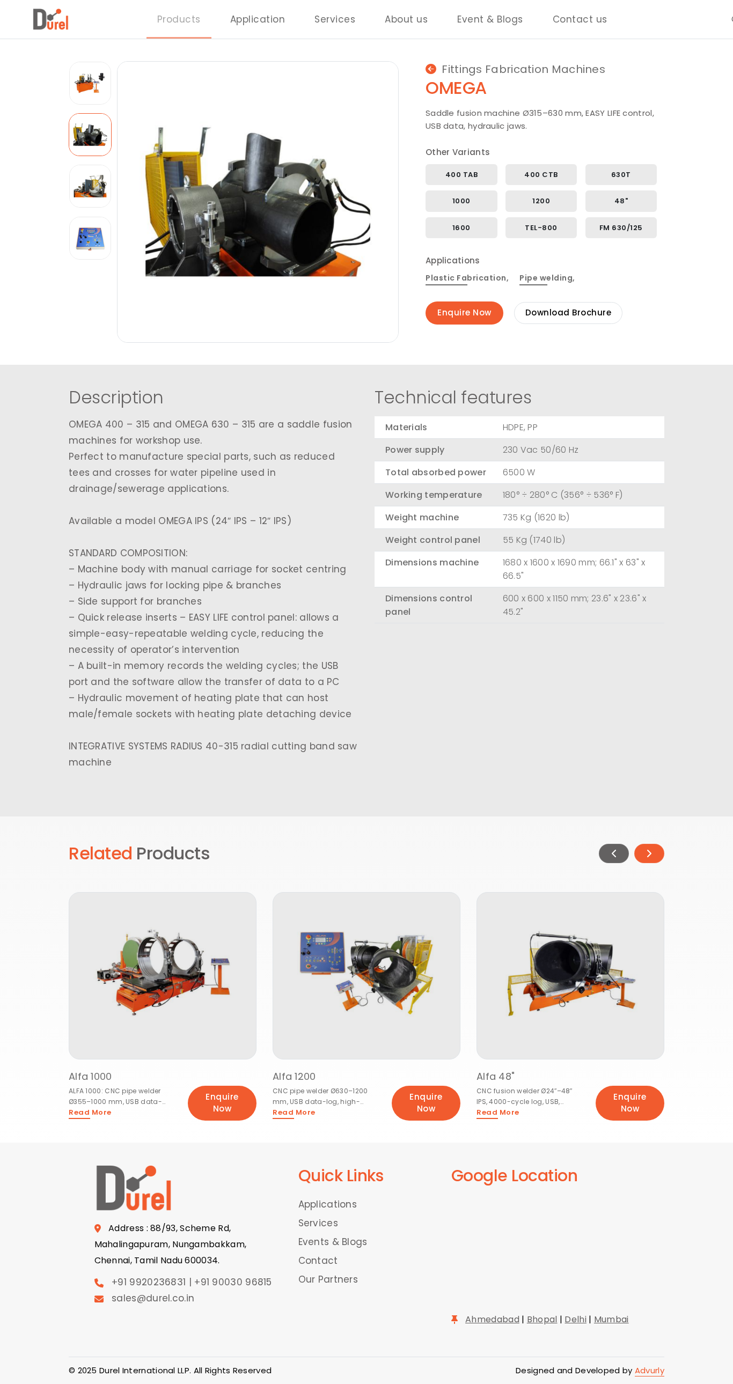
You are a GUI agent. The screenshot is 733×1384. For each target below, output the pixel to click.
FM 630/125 (621, 228)
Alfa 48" (496, 1076)
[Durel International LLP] (51, 19)
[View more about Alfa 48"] (570, 975)
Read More (90, 1112)
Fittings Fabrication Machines (523, 69)
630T (621, 175)
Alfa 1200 (294, 1076)
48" (621, 201)
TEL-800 (541, 228)
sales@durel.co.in (153, 1298)
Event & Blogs (490, 19)
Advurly (649, 1370)
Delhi (576, 1319)
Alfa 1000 (90, 1076)
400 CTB (541, 175)
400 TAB (461, 175)
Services (334, 19)
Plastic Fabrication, (467, 278)
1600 (461, 228)
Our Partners (328, 1279)
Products (179, 19)
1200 (541, 201)
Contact (318, 1260)
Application (257, 19)
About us (406, 19)
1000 (461, 201)
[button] (614, 853)
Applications (327, 1204)
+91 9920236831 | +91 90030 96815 (192, 1282)
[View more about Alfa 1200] (366, 975)
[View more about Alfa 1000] (162, 975)
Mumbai (611, 1319)
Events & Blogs (333, 1241)
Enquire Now (464, 312)
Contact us (580, 19)
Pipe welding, (547, 278)
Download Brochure (568, 312)
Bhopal (542, 1319)
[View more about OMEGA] (258, 201)
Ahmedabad (492, 1319)
